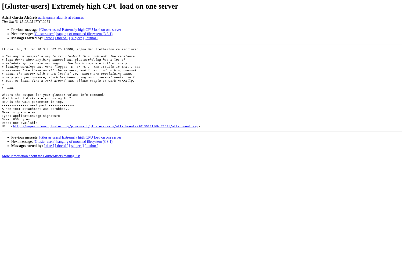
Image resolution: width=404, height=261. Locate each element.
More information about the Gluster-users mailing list (41, 156)
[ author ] (91, 38)
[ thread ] (61, 38)
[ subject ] (76, 38)
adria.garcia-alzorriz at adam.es (61, 17)
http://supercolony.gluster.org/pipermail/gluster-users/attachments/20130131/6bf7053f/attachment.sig (105, 126)
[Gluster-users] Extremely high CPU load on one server (80, 30)
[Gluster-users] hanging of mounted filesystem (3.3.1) (73, 34)
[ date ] (49, 38)
